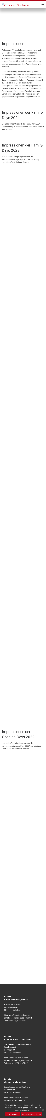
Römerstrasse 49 (11, 1007)
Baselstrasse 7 (10, 1047)
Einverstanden (13, 1114)
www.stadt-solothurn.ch (18, 1058)
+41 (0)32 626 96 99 (19, 1021)
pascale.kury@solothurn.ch (28, 97)
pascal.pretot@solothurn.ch (20, 1018)
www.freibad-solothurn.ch (19, 1015)
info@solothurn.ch (17, 1100)
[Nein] (43, 1110)
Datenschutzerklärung (31, 1114)
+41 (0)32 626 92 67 (19, 1063)
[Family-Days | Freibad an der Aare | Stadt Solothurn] (15, 4)
